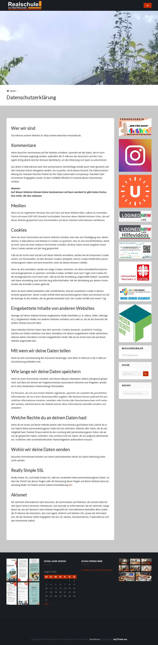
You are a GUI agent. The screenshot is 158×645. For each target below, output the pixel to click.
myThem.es (120, 639)
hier (70, 484)
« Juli (46, 603)
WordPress (95, 639)
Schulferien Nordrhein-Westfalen (96, 570)
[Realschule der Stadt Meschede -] (24, 5)
